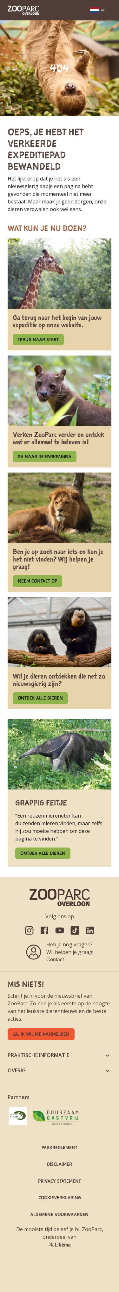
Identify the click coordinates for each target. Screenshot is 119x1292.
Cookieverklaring (59, 1197)
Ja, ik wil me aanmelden (41, 1034)
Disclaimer (59, 1164)
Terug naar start (38, 339)
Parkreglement (59, 1147)
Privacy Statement (59, 1181)
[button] (98, 10)
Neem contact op (37, 581)
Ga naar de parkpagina (44, 456)
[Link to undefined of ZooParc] (29, 930)
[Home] (23, 10)
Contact (55, 959)
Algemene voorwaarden (59, 1214)
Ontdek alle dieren (40, 698)
